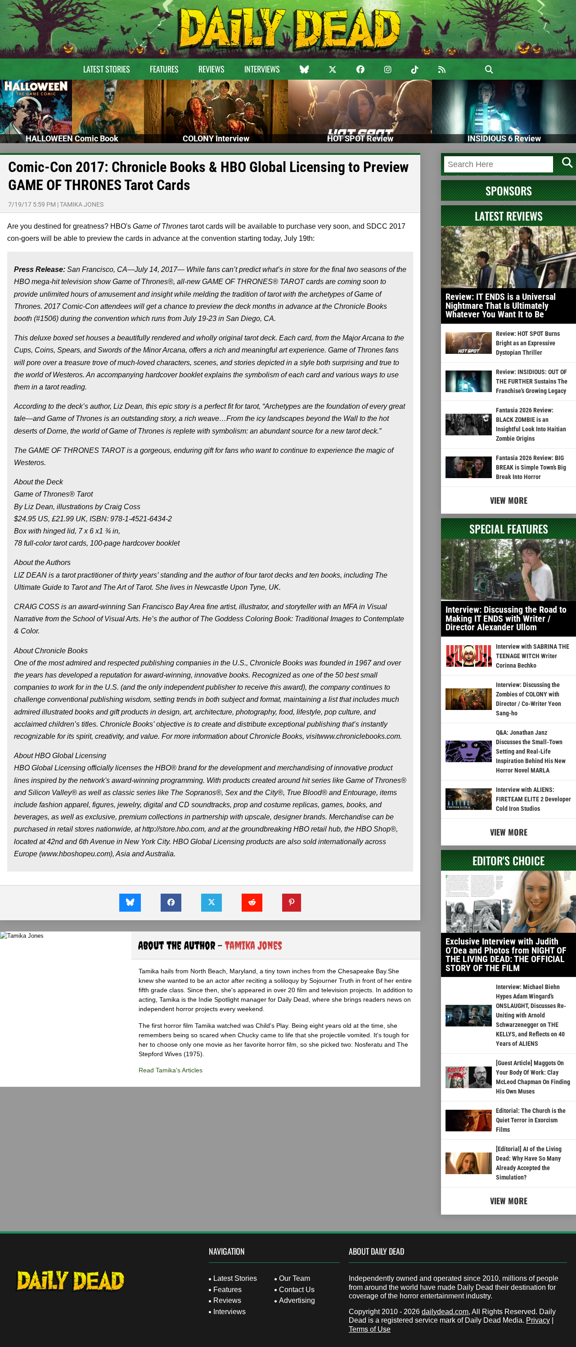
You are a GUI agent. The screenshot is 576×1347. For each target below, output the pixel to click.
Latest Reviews (509, 216)
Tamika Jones (82, 204)
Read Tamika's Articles (170, 1070)
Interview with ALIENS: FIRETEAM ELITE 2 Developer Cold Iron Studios (533, 799)
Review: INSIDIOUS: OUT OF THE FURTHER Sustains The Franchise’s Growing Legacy (531, 381)
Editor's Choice (508, 860)
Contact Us (297, 1289)
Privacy (538, 1320)
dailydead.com (445, 1311)
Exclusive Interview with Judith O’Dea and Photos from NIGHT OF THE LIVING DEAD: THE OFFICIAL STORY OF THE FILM (506, 954)
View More (508, 500)
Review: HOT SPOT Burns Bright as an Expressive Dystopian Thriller (528, 343)
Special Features (508, 528)
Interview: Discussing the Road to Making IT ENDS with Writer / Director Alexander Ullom (506, 618)
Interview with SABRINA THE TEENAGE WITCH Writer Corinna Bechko (532, 656)
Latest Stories (106, 69)
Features (164, 69)
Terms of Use (370, 1329)
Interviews (262, 69)
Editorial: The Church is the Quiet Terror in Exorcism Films (531, 1120)
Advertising (297, 1300)
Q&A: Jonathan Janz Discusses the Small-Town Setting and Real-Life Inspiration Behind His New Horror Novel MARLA (531, 751)
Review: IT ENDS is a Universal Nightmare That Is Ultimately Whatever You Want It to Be (501, 305)
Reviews (211, 69)
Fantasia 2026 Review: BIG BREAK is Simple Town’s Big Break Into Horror (531, 467)
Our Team (294, 1278)
